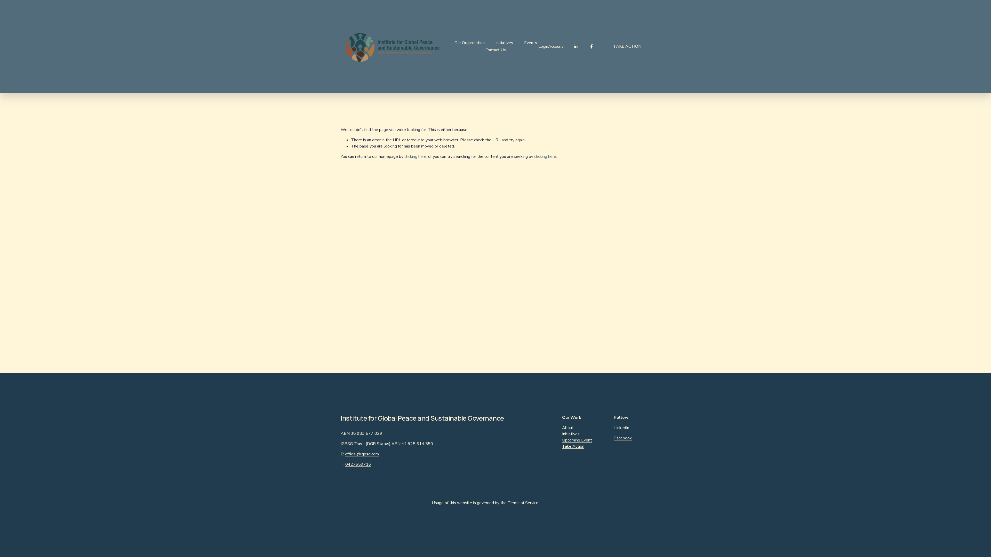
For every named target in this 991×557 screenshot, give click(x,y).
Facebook (623, 438)
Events (530, 43)
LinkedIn (621, 428)
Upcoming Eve (575, 440)
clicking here (415, 156)
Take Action (627, 46)
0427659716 (358, 464)
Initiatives (504, 43)
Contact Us (495, 50)
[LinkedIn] (575, 46)
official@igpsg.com (362, 454)
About (568, 428)
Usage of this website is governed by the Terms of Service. (485, 503)
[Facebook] (591, 46)
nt (590, 440)
